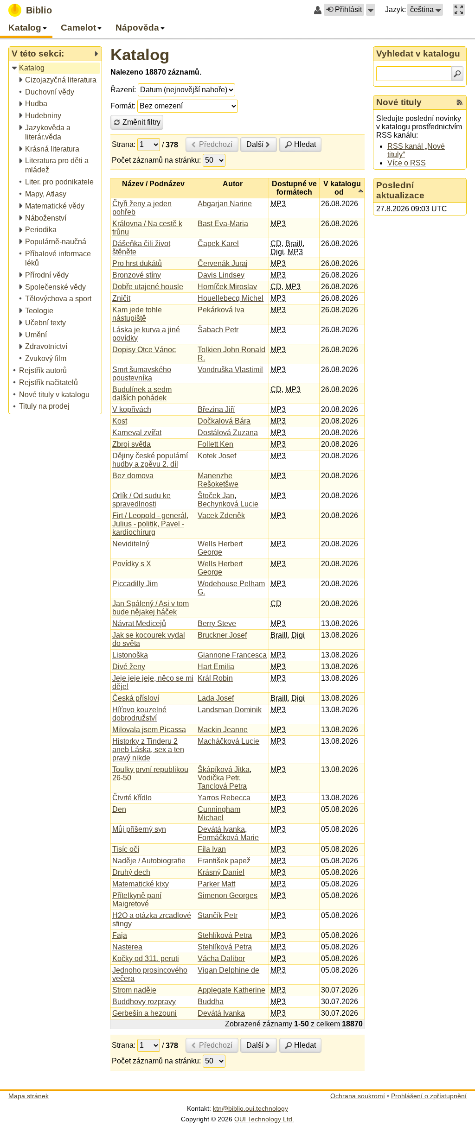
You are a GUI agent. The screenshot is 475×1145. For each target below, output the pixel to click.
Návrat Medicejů (139, 623)
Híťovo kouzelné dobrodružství (139, 714)
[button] (370, 10)
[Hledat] (457, 73)
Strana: (123, 144)
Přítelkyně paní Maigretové (136, 900)
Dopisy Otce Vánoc (144, 350)
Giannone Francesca (232, 655)
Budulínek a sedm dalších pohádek (142, 394)
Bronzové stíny (136, 275)
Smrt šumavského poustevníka (141, 374)
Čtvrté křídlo (132, 798)
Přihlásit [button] (348, 9)
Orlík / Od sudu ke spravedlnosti (141, 500)
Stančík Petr (218, 915)
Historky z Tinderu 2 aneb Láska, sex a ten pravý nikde (148, 749)
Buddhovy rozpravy (144, 1002)
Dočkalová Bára (224, 421)
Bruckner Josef (222, 635)
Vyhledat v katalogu (418, 53)
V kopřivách (131, 409)
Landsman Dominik (230, 710)
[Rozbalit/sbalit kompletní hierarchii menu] (96, 54)
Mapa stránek (28, 1096)
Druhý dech (131, 872)
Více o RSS (406, 163)
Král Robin (215, 678)
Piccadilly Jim (135, 584)
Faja (119, 935)
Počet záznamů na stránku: (156, 160)
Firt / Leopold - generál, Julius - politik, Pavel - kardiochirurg (150, 524)
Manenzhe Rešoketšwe (218, 480)
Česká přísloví (135, 698)
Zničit (121, 298)
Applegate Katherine (231, 990)
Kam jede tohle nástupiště (137, 314)
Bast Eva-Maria (223, 224)
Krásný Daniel (221, 872)
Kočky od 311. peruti (145, 958)
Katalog (139, 54)
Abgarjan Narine (225, 204)
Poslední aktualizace (400, 190)
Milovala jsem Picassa (149, 730)
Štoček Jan (216, 496)
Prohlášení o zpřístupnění (429, 1096)
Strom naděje (134, 990)
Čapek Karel (218, 243)
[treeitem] (56, 68)
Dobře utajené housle (147, 287)
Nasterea (127, 947)
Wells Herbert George (220, 548)
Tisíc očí (125, 849)
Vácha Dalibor (221, 958)
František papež (224, 861)
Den (119, 809)
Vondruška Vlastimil (230, 369)
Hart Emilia (216, 667)
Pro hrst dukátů (137, 263)
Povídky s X (131, 564)
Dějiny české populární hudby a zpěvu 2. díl (150, 460)
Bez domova (133, 476)
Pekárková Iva (221, 310)
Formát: (122, 106)
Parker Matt (216, 884)
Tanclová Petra (222, 786)
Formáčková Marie (228, 837)
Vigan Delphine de (228, 970)
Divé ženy (128, 667)
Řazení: (123, 90)
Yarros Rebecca (224, 798)
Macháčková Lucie (228, 741)
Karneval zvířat (136, 432)
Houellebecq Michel (230, 298)
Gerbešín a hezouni (144, 1013)
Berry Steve (217, 623)
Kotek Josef (217, 456)
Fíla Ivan (212, 849)
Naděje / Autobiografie (149, 861)
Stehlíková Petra (225, 935)
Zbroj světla (131, 444)
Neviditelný (130, 544)
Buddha (211, 1002)
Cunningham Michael (219, 813)
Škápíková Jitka (224, 769)
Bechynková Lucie (228, 504)
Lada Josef (216, 698)
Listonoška (130, 655)
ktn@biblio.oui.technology (250, 1108)
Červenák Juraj (223, 263)
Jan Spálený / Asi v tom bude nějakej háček (150, 608)
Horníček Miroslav (227, 287)
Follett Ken (215, 444)
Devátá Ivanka (221, 829)
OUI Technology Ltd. (264, 1119)
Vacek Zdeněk (221, 515)
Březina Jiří (216, 409)
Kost (119, 421)
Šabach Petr (218, 330)
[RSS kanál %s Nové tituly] (459, 102)
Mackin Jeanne (223, 730)
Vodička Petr (218, 778)
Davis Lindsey (221, 275)
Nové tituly (399, 102)
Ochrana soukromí (357, 1096)
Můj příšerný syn (139, 829)
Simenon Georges (227, 895)
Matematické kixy (140, 884)
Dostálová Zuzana (228, 432)
